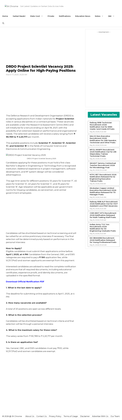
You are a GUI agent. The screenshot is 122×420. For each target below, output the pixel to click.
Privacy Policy (55, 416)
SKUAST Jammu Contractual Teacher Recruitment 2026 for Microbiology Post (103, 165)
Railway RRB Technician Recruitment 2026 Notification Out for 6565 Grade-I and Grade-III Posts (102, 126)
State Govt (35, 16)
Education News (82, 16)
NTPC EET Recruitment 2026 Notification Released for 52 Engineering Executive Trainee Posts (103, 178)
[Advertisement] (41, 45)
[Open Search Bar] (3, 23)
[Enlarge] (74, 157)
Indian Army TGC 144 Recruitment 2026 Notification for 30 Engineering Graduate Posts (103, 227)
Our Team (115, 416)
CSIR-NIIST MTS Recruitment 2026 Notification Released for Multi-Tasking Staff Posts (103, 215)
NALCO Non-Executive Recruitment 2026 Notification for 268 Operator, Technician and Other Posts (103, 139)
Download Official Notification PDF (25, 281)
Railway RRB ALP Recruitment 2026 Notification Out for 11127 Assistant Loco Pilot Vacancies (104, 204)
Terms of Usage (71, 416)
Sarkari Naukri (19, 16)
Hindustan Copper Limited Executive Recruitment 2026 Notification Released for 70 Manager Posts (103, 191)
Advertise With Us (100, 416)
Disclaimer (85, 416)
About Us (29, 416)
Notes (97, 16)
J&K (110, 16)
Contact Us (41, 416)
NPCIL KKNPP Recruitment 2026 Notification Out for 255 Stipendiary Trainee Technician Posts (103, 153)
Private (51, 16)
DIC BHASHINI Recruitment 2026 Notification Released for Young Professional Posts (103, 240)
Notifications (65, 16)
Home (5, 16)
